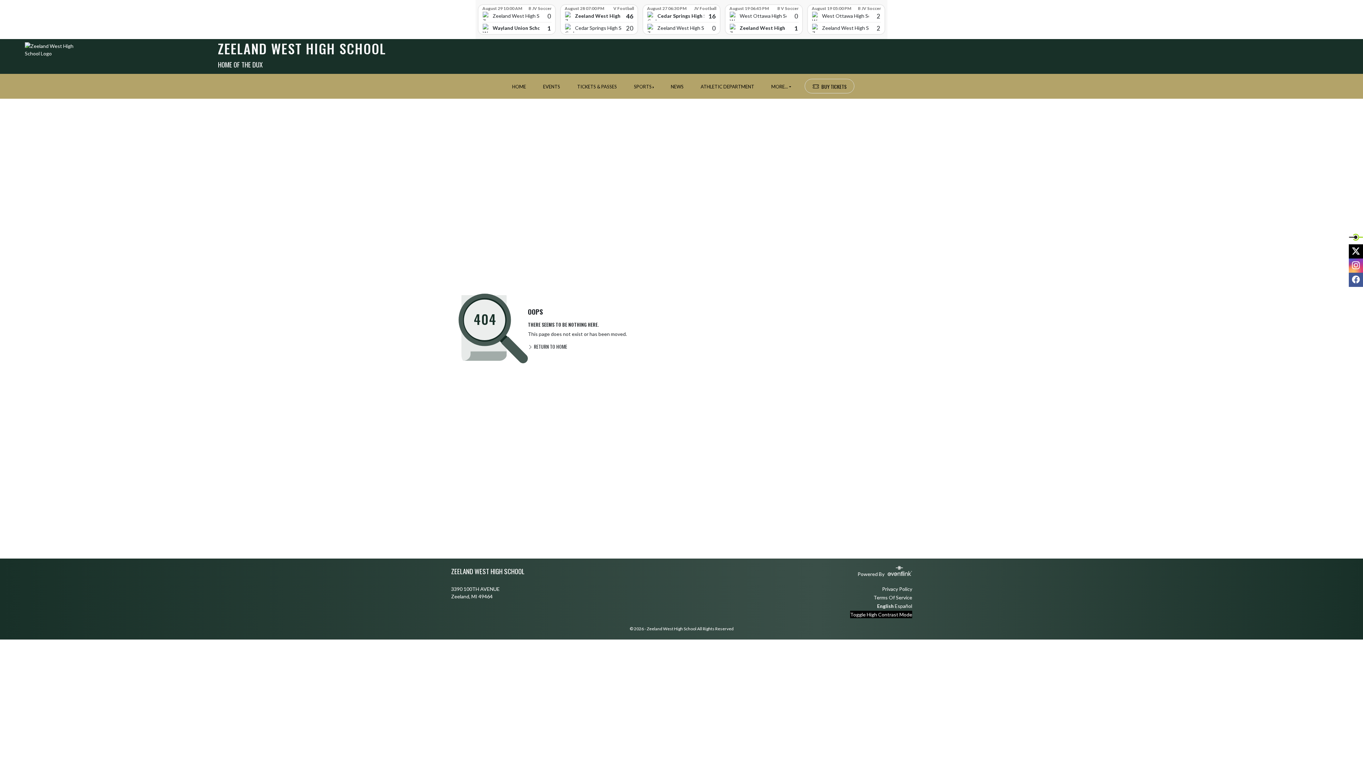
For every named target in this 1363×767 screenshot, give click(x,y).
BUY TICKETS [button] (834, 86)
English (885, 606)
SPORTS (643, 86)
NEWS (677, 86)
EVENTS (551, 86)
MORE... (779, 86)
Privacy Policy (897, 589)
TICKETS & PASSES (597, 86)
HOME (519, 86)
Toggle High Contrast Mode (881, 614)
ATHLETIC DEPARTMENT (727, 86)
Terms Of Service (893, 597)
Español (903, 606)
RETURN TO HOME (550, 346)
